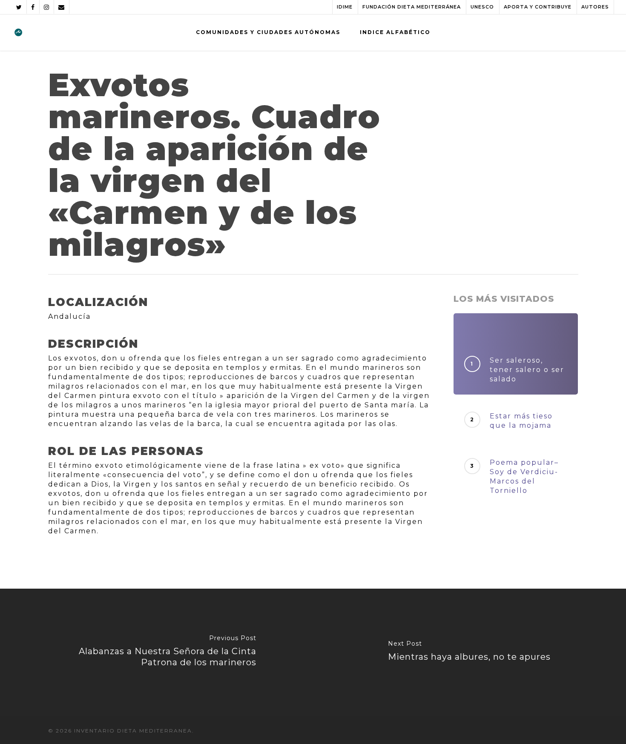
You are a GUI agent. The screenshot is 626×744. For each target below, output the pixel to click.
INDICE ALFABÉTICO (395, 32)
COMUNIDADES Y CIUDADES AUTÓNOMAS (268, 32)
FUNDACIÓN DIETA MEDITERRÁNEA (411, 7)
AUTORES (595, 7)
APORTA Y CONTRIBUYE (537, 7)
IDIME (345, 7)
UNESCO (482, 7)
